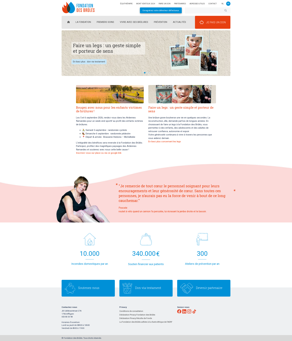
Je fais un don (216, 22)
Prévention (160, 22)
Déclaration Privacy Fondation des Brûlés (137, 315)
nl (223, 4)
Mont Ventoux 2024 (145, 4)
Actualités (179, 22)
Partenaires (180, 4)
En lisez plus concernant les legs (164, 141)
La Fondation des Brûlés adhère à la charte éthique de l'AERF (145, 322)
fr (228, 4)
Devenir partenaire (209, 288)
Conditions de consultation (131, 311)
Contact (212, 4)
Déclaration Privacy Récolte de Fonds (135, 318)
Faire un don (164, 4)
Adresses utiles (197, 4)
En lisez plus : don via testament (89, 61)
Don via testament (148, 288)
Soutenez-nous (88, 288)
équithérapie (126, 4)
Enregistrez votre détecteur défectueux (161, 10)
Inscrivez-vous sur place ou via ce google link (98, 153)
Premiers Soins (105, 22)
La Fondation (83, 22)
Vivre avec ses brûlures (134, 22)
